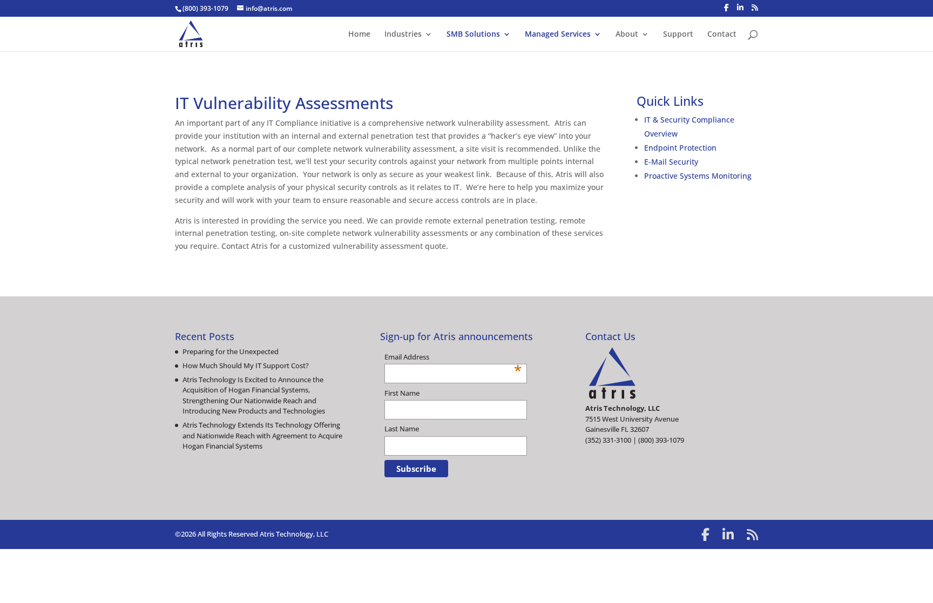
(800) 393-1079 (205, 8)
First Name (402, 393)
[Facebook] (726, 7)
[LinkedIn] (740, 7)
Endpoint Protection (680, 148)
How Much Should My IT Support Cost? (245, 365)
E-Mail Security (671, 162)
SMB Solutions (473, 34)
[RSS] (755, 7)
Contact (721, 34)
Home (359, 34)
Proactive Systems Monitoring (698, 176)
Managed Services (558, 34)
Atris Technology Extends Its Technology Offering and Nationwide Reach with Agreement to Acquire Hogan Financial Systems (262, 435)
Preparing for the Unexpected (230, 351)
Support (678, 34)
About (627, 34)
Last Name (401, 428)
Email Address (453, 357)
